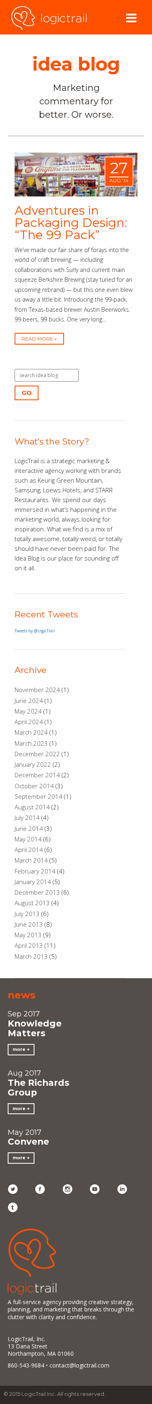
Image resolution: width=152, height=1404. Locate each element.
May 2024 (28, 711)
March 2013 (31, 956)
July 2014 (27, 817)
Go (26, 393)
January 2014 (33, 882)
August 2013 (32, 903)
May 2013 (28, 935)
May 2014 (28, 839)
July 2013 (27, 914)
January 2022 (33, 764)
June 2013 (29, 924)
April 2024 (29, 722)
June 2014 (29, 828)
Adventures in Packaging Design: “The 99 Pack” (71, 222)
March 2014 (31, 860)
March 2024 (31, 732)
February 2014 (35, 871)
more (19, 1049)
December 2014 (37, 775)
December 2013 (37, 892)
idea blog (76, 64)
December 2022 (37, 754)
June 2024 (29, 701)
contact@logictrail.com (79, 1365)
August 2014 (32, 807)
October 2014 (34, 786)
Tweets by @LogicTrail (35, 631)
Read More (37, 339)
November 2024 (37, 690)
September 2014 (38, 796)
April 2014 (29, 849)
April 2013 (29, 945)
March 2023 (31, 743)
